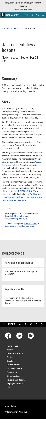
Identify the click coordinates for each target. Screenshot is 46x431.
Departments (12, 372)
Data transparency (15, 353)
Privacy (10, 349)
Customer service (14, 368)
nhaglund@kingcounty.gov (16, 218)
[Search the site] (37, 15)
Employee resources (15, 383)
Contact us (11, 357)
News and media (9, 28)
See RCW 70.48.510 (23, 191)
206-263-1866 (20, 216)
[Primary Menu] (43, 15)
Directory (11, 361)
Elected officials (14, 364)
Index (11, 324)
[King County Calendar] (26, 15)
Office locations (13, 376)
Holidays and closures (16, 380)
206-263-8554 (30, 223)
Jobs (8, 387)
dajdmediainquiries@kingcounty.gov (20, 226)
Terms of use (12, 346)
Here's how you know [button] (23, 9)
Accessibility (10, 406)
